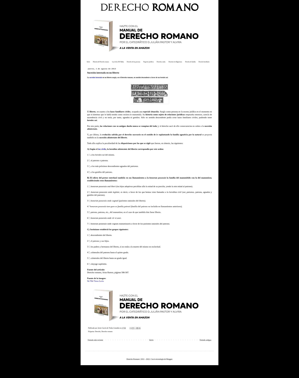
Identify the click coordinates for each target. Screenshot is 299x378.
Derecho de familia (190, 62)
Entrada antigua (205, 340)
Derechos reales (161, 62)
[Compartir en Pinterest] (139, 328)
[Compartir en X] (135, 328)
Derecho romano (106, 331)
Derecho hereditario (204, 62)
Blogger (169, 359)
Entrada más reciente (95, 340)
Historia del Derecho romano (101, 62)
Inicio (88, 62)
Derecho (98, 331)
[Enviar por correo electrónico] (131, 328)
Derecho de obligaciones (175, 62)
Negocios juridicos (148, 62)
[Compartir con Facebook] (137, 328)
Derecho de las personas (133, 62)
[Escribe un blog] (133, 328)
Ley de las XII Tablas (118, 62)
